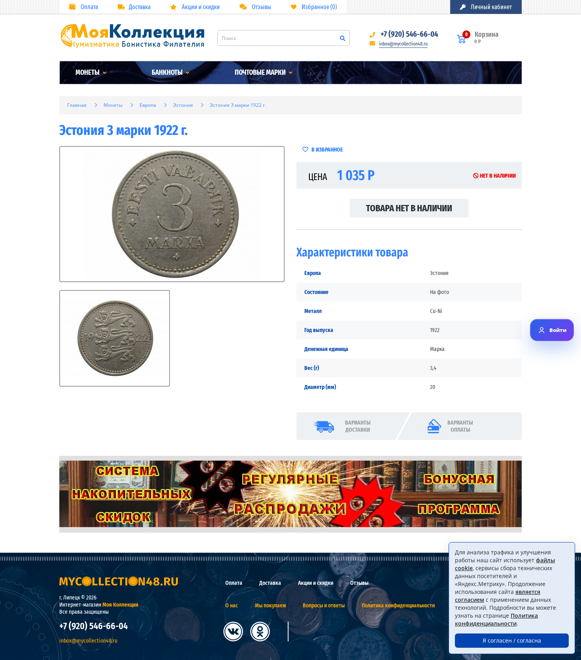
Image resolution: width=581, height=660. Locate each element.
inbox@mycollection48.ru (403, 44)
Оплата (88, 7)
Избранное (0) (318, 7)
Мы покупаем (270, 605)
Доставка (140, 7)
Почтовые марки (261, 72)
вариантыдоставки (358, 426)
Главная (77, 105)
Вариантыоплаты (460, 426)
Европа (148, 105)
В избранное (326, 149)
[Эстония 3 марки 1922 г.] (172, 214)
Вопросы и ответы (324, 605)
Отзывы (261, 7)
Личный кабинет (491, 7)
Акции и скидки (200, 7)
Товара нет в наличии (409, 208)
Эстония (183, 105)
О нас (231, 605)
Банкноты (168, 72)
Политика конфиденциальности (398, 605)
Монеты (88, 72)
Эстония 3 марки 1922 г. (238, 105)
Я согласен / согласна (512, 640)
